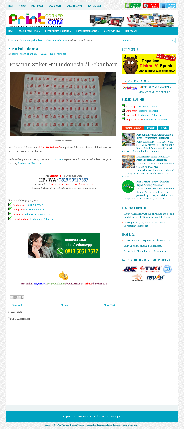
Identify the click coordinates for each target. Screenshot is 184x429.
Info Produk (37, 5)
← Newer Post (17, 305)
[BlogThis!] (15, 297)
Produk (22, 5)
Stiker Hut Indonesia (56, 40)
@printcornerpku (35, 209)
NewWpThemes (61, 425)
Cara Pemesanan (74, 5)
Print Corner (90, 416)
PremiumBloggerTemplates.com (112, 425)
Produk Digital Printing (58, 31)
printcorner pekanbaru (156, 87)
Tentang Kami (94, 5)
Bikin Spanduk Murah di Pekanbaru (143, 245)
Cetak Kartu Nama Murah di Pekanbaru (145, 251)
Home (10, 5)
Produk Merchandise (87, 31)
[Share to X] (18, 297)
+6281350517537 (35, 205)
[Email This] (12, 297)
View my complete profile (154, 92)
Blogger (116, 416)
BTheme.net (133, 425)
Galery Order (55, 5)
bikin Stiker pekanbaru (31, 40)
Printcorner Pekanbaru (37, 214)
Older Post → (111, 305)
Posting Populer (133, 128)
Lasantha (91, 425)
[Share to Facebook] (22, 297)
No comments (58, 53)
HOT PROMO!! (131, 31)
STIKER (59, 159)
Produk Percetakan (29, 31)
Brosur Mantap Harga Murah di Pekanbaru (147, 240)
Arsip (164, 128)
